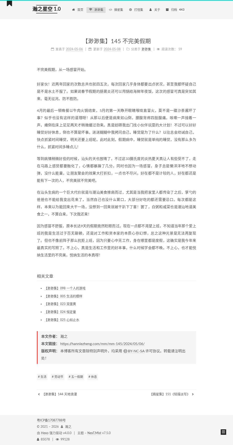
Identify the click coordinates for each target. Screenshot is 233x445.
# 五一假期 (76, 376)
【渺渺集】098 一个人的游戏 (65, 288)
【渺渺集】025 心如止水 (61, 320)
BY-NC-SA (136, 351)
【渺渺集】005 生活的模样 (63, 296)
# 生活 (42, 376)
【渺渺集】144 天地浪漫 (59, 394)
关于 (157, 9)
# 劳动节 (57, 376)
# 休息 (93, 376)
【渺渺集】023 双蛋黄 (60, 304)
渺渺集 (98, 9)
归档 (178, 9)
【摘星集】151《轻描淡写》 (170, 394)
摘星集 (118, 9)
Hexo (44, 433)
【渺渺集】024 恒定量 (60, 312)
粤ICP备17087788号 (51, 420)
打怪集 (138, 9)
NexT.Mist (94, 433)
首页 (80, 9)
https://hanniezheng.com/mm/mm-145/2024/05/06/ (102, 344)
